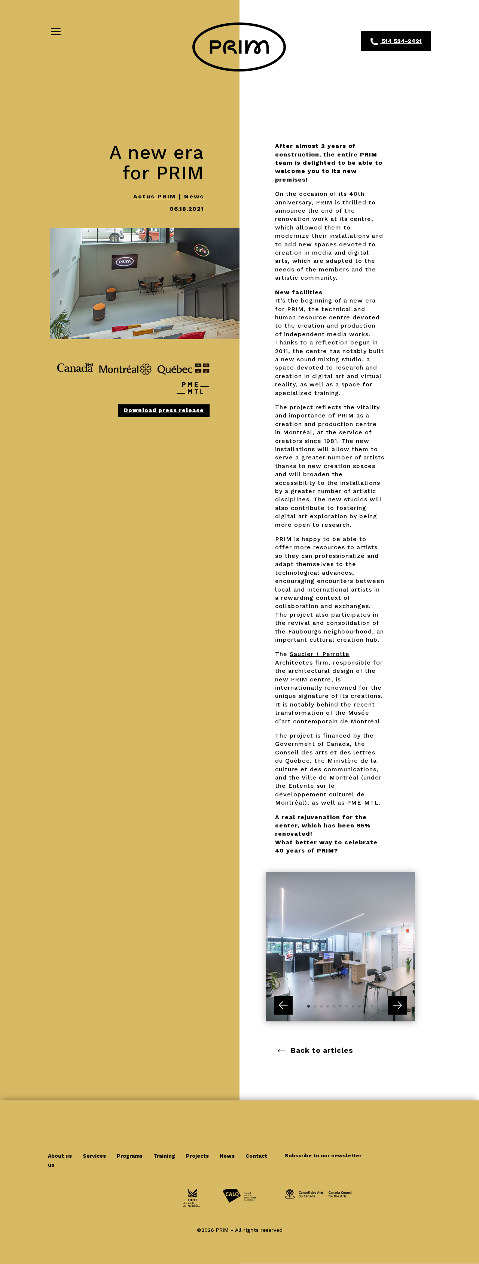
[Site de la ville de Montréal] (125, 377)
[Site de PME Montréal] (192, 398)
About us (60, 1156)
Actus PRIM (154, 196)
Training (165, 1156)
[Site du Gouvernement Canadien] (75, 377)
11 (372, 1006)
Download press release (164, 410)
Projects (198, 1156)
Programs (130, 1156)
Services (95, 1156)
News (194, 196)
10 (365, 1006)
